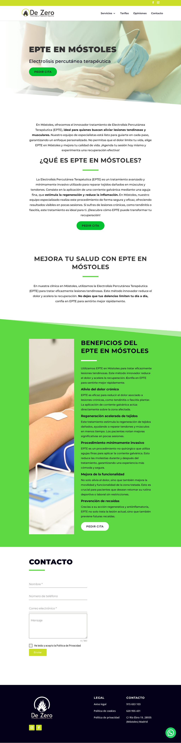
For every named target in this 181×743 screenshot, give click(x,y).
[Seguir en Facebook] (39, 727)
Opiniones (140, 13)
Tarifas (124, 13)
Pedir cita (43, 71)
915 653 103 (133, 704)
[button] (170, 732)
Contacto (157, 13)
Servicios (106, 13)
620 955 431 (133, 711)
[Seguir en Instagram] (32, 727)
